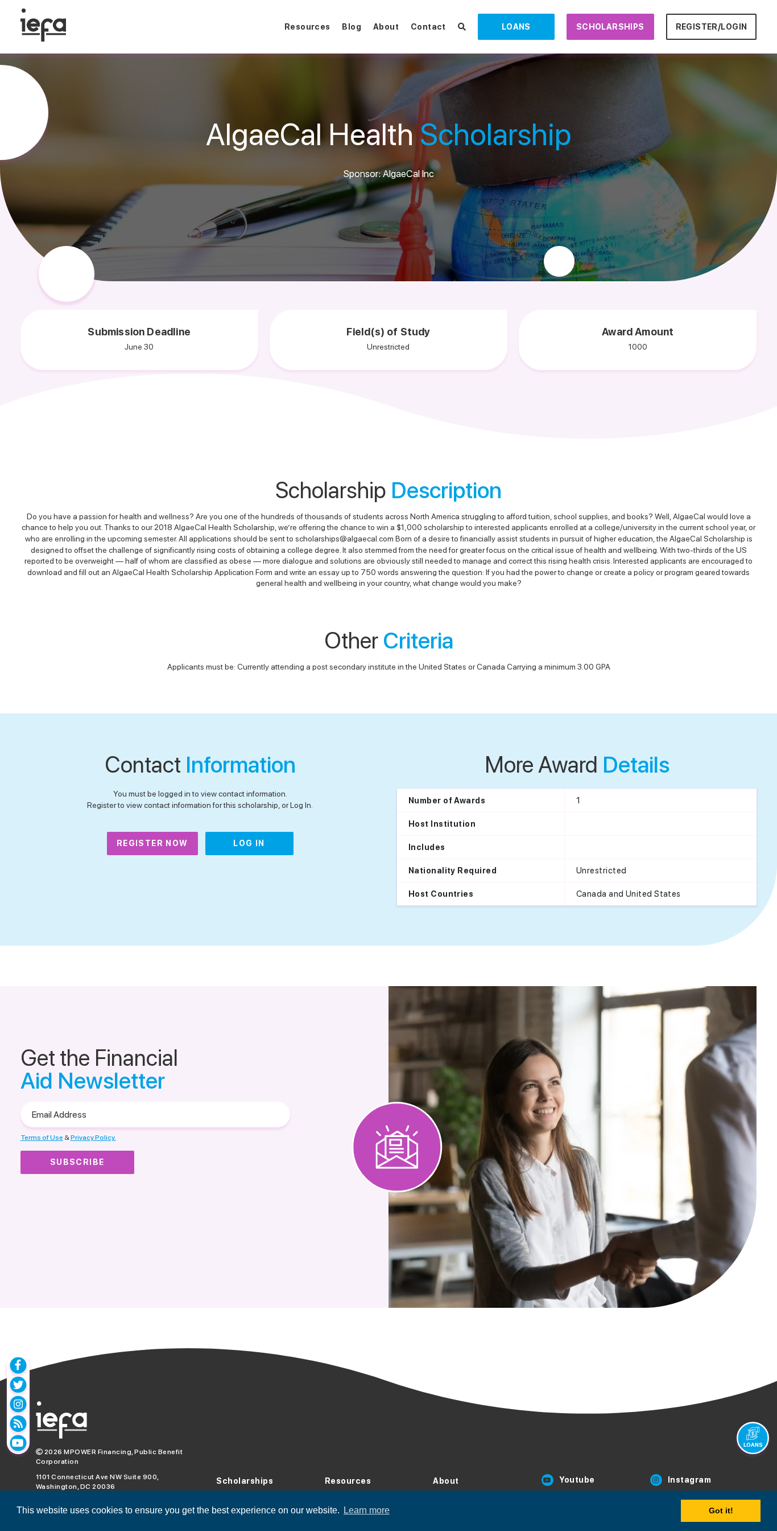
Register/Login (711, 26)
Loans (516, 26)
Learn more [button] (367, 1510)
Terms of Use (41, 1138)
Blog (351, 26)
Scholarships (610, 26)
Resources (307, 26)
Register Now (152, 843)
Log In (248, 843)
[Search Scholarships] (462, 26)
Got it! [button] (721, 1510)
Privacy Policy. (93, 1138)
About (386, 26)
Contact (428, 26)
